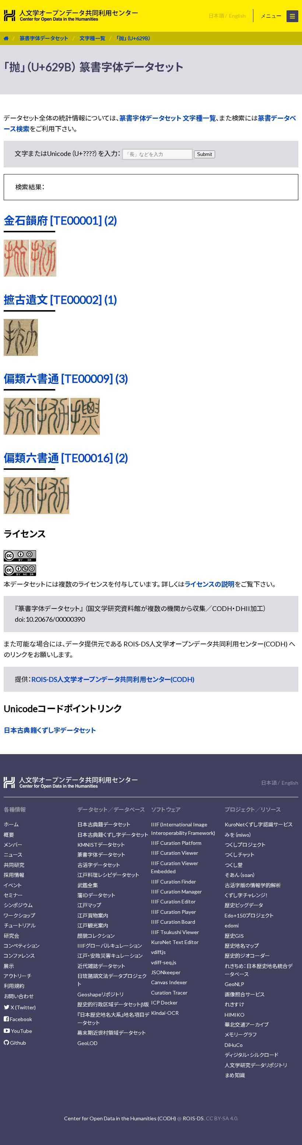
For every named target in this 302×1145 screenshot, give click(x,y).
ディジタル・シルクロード (251, 1055)
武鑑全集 (87, 885)
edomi (232, 925)
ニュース (13, 854)
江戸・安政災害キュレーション (110, 956)
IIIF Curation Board (173, 922)
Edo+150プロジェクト (249, 915)
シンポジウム (18, 905)
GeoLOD (87, 1043)
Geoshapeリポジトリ (100, 994)
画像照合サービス (245, 994)
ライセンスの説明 (210, 584)
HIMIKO (235, 1015)
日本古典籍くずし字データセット (50, 730)
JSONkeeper (165, 972)
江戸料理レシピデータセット (108, 875)
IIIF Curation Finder (173, 881)
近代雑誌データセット (101, 966)
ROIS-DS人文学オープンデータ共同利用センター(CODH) (112, 679)
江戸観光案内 (92, 925)
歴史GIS (234, 936)
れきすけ (234, 1004)
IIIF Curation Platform (176, 843)
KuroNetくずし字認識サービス (259, 824)
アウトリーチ (17, 976)
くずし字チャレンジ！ (246, 895)
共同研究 (14, 865)
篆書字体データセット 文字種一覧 (167, 118)
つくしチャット (239, 854)
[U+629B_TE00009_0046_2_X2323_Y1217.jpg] (53, 432)
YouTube (21, 1031)
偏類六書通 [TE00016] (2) (66, 457)
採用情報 (14, 875)
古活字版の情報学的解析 (253, 885)
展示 (9, 966)
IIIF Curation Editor (173, 901)
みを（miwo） (238, 835)
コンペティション (21, 946)
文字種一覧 (92, 38)
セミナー (13, 895)
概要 (9, 835)
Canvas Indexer (169, 982)
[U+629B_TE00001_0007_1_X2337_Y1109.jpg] (43, 274)
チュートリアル (20, 925)
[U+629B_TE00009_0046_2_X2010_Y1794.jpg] (20, 432)
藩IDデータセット (96, 895)
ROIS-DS (193, 1118)
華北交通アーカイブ (246, 1024)
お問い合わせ (19, 996)
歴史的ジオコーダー (247, 956)
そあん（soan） (240, 875)
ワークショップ (19, 915)
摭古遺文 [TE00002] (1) (60, 299)
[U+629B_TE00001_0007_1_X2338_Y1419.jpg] (16, 274)
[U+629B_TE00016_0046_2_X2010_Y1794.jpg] (20, 511)
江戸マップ (89, 905)
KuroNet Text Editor (175, 942)
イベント (13, 885)
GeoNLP (234, 984)
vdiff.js (158, 952)
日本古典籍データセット (103, 824)
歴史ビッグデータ (244, 905)
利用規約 (14, 986)
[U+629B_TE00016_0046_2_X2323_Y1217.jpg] (53, 511)
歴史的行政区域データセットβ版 (113, 1004)
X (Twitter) (23, 1007)
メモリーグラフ (241, 1034)
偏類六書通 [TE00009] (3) (66, 378)
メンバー (13, 845)
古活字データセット (98, 865)
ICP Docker (164, 1002)
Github (17, 1043)
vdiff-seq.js (163, 962)
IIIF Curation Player (173, 912)
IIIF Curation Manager (176, 891)
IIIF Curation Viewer (174, 853)
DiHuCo (234, 1045)
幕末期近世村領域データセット (111, 1033)
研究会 (11, 936)
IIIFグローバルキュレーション (109, 946)
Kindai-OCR (165, 1013)
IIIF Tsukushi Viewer (175, 932)
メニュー (272, 16)
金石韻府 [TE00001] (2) (60, 220)
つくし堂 (234, 865)
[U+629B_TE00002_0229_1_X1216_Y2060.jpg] (21, 353)
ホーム (11, 824)
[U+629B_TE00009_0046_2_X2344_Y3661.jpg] (85, 432)
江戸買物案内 (92, 915)
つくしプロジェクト (245, 845)
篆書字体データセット (44, 38)
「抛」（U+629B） (133, 38)
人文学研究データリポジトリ (256, 1065)
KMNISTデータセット (101, 845)
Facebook (20, 1019)
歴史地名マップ (242, 946)
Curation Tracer (169, 992)
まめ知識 (235, 1075)
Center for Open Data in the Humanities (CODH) (120, 1118)
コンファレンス (19, 956)
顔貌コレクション (96, 936)
